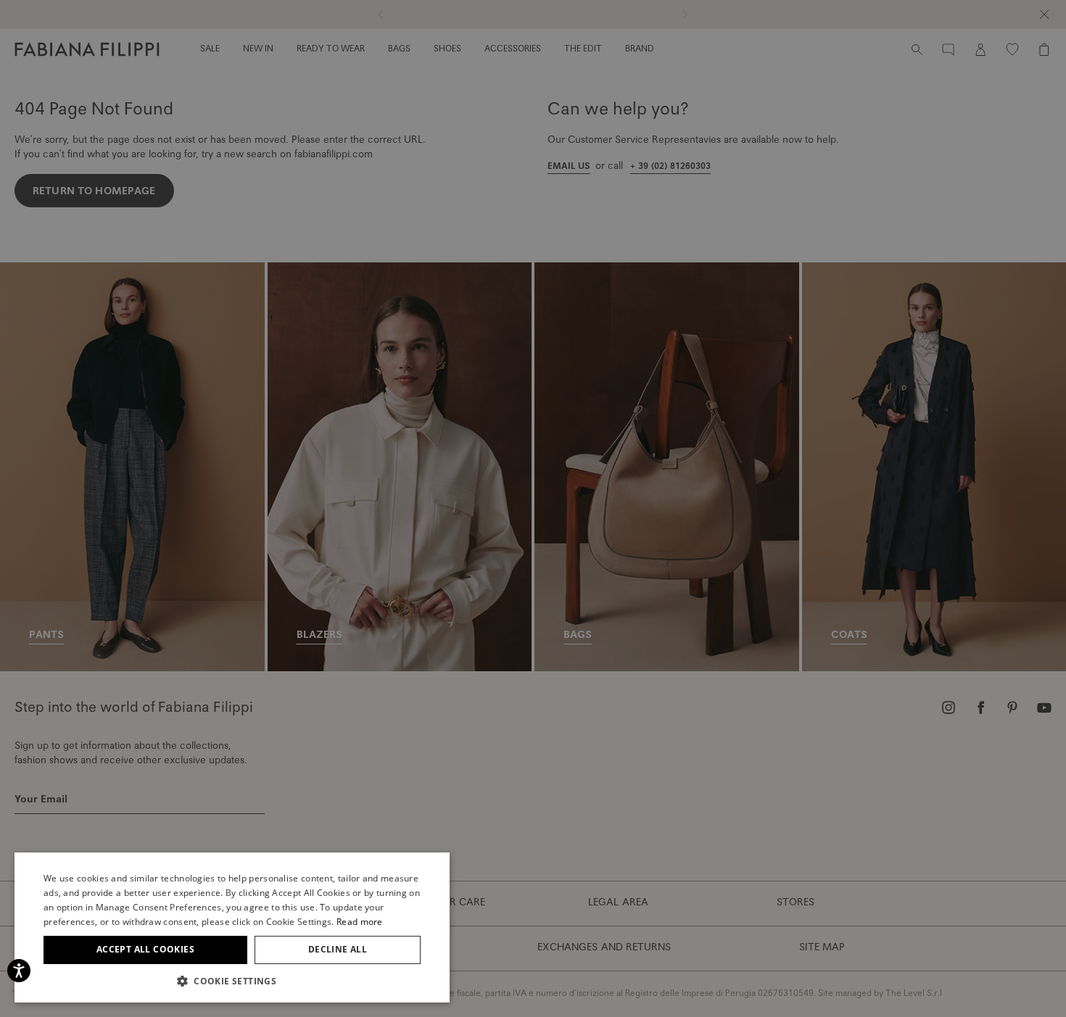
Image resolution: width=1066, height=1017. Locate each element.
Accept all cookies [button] (145, 949)
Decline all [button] (337, 949)
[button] (232, 981)
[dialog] (533, 508)
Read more (359, 922)
